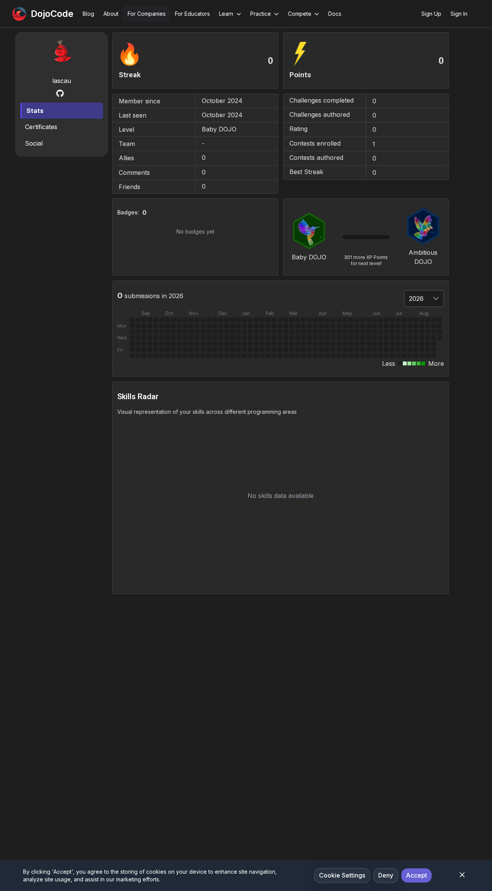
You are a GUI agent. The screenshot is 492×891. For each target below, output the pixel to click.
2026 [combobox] (416, 298)
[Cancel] (462, 875)
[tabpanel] (281, 313)
